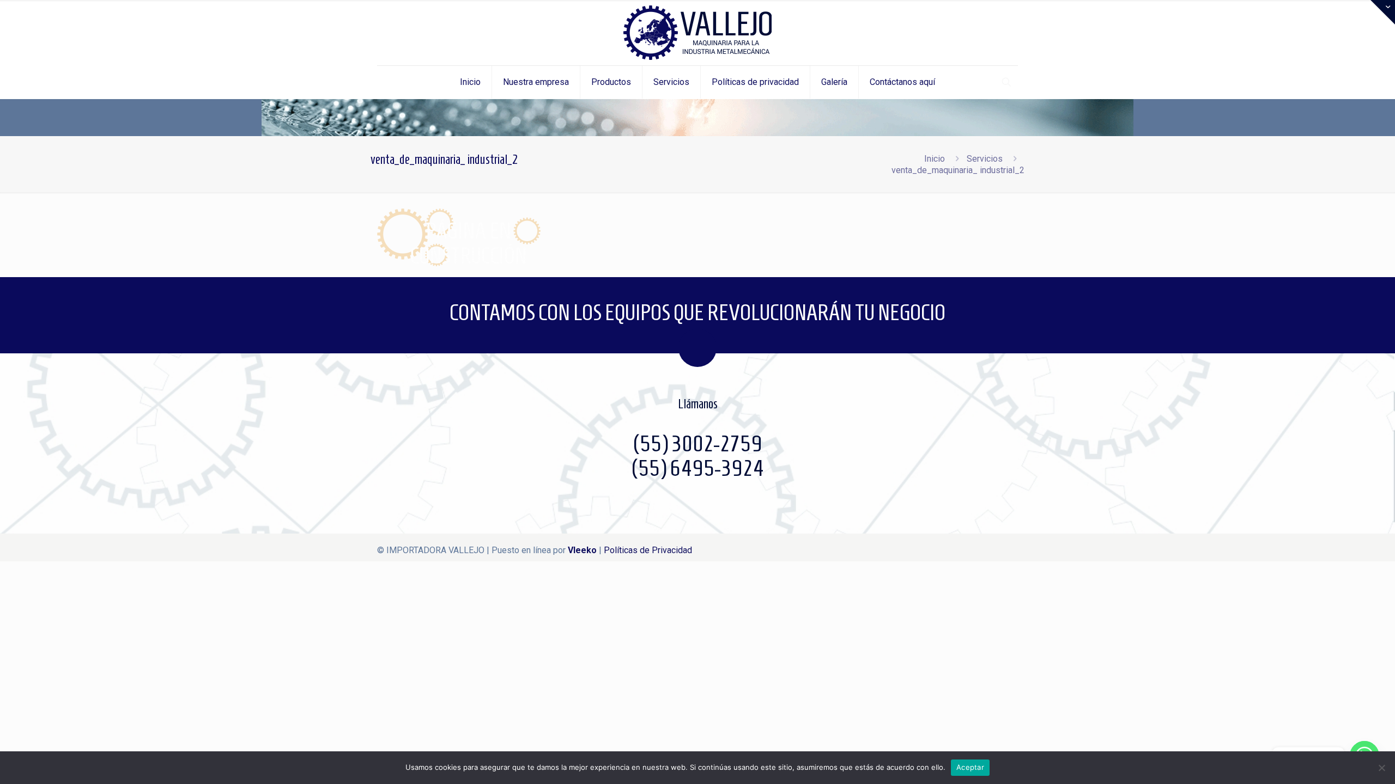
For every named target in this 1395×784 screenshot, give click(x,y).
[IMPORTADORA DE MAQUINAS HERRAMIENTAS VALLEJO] (697, 32)
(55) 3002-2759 (697, 443)
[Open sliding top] (1382, 12)
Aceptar (970, 767)
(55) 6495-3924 (697, 468)
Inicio (934, 159)
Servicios (985, 159)
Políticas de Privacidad (648, 550)
